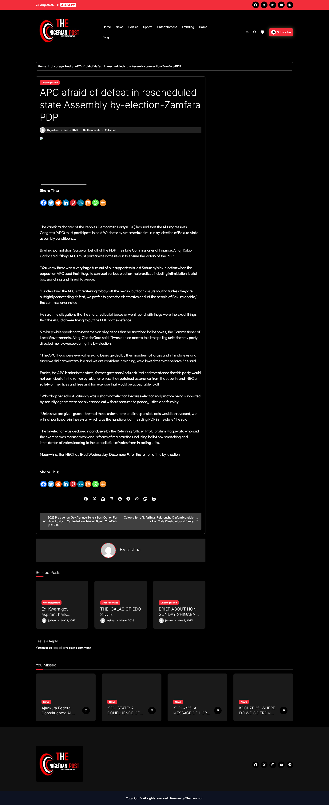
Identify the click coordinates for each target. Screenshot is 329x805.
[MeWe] (80, 200)
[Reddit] (58, 200)
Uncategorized (50, 82)
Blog (106, 37)
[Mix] (88, 200)
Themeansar (194, 798)
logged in (59, 647)
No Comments (91, 130)
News (120, 27)
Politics (133, 27)
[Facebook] (43, 200)
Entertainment (167, 27)
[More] (103, 200)
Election (111, 130)
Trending (188, 27)
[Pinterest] (73, 200)
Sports (147, 27)
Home (107, 27)
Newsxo (175, 798)
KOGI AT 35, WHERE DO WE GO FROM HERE (257, 713)
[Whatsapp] (95, 200)
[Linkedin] (65, 200)
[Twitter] (51, 200)
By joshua (52, 130)
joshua (134, 549)
